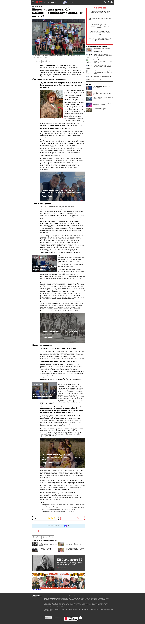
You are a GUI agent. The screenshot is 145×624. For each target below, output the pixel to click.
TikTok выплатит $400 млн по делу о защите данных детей (102, 104)
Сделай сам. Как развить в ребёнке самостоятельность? (73, 543)
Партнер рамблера (58, 617)
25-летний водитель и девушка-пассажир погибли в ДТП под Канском (100, 26)
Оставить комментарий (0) (72, 518)
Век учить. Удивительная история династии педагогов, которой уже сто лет (48, 544)
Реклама (53, 595)
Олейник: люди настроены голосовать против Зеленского (101, 109)
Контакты (46, 595)
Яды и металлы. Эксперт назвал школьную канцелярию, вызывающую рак (101, 50)
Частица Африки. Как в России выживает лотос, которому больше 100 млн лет (102, 61)
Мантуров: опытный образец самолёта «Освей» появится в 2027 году (102, 93)
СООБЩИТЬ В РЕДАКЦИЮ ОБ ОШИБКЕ (75, 595)
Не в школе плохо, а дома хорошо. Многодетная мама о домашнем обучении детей (61, 457)
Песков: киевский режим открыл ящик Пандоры (101, 87)
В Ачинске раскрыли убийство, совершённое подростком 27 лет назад (99, 33)
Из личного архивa (42, 57)
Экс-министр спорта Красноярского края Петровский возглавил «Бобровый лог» (99, 39)
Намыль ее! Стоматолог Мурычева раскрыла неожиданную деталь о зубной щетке (102, 78)
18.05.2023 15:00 (36, 6)
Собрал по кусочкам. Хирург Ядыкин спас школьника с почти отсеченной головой (103, 72)
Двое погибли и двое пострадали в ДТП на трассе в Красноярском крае (99, 19)
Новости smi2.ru (37, 590)
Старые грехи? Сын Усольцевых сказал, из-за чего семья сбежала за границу (102, 56)
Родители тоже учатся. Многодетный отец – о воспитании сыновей (45, 550)
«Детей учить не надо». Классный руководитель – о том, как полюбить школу (61, 191)
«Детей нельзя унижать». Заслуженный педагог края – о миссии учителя (60, 333)
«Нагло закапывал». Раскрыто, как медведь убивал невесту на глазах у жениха (102, 67)
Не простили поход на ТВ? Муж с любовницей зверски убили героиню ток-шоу (99, 13)
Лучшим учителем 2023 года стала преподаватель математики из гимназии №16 (75, 550)
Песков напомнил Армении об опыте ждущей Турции (103, 98)
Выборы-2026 (60, 595)
